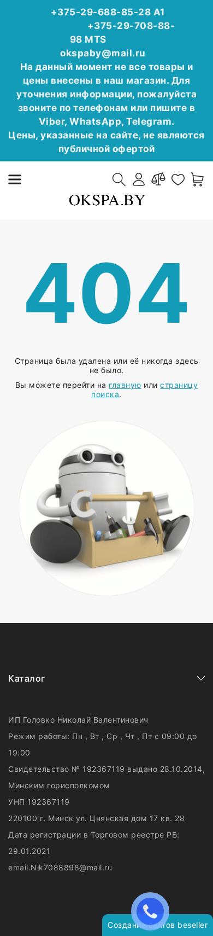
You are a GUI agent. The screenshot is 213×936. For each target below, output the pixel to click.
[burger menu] (14, 179)
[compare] (158, 179)
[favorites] (178, 179)
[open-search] (119, 179)
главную (125, 384)
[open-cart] (198, 179)
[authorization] (139, 179)
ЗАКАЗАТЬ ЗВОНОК (153, 911)
